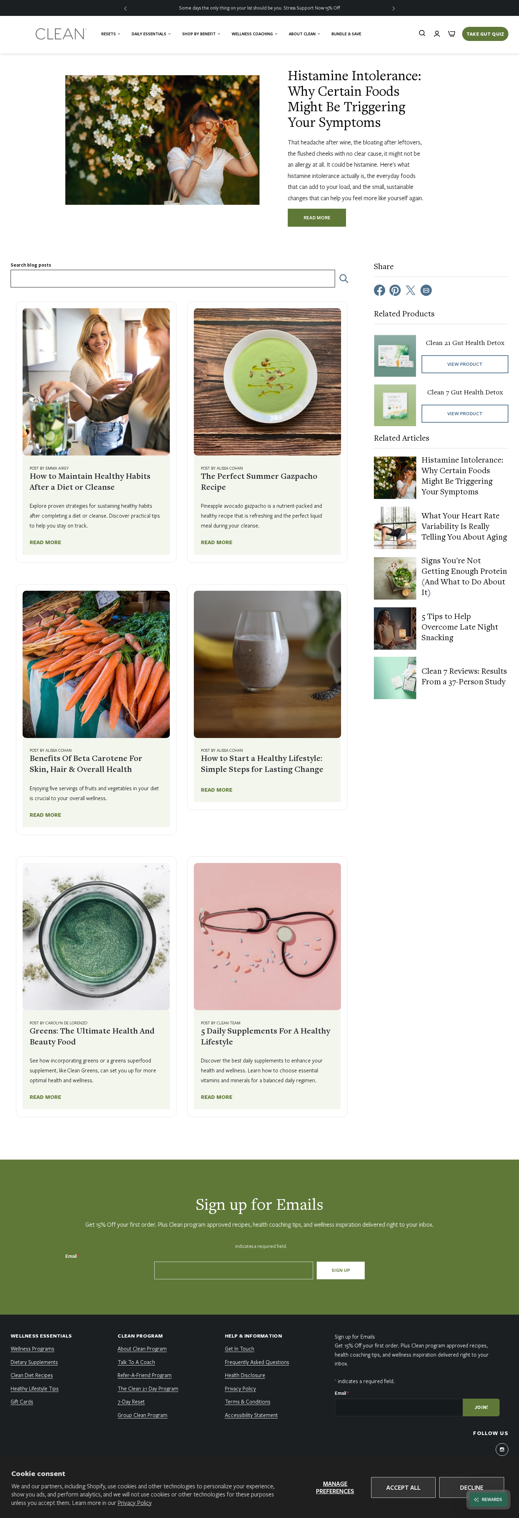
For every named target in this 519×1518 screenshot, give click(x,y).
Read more (45, 542)
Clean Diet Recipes (32, 1375)
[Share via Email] (426, 289)
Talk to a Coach (136, 1361)
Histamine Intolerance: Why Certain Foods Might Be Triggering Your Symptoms (462, 477)
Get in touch (239, 1348)
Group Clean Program (142, 1414)
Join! (482, 1407)
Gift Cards (22, 1401)
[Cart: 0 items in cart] (451, 34)
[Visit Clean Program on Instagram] (502, 1449)
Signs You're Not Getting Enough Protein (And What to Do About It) (464, 577)
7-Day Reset (131, 1401)
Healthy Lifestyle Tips (35, 1388)
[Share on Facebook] (379, 289)
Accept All (403, 1487)
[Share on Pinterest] (395, 289)
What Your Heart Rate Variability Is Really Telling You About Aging (464, 527)
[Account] (436, 34)
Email (72, 1256)
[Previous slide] (125, 8)
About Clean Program (142, 1348)
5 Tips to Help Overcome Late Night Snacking (460, 628)
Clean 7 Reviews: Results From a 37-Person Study (464, 677)
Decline (471, 1487)
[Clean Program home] (62, 34)
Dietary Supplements (34, 1361)
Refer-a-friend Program (145, 1375)
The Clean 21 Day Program (148, 1388)
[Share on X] (410, 289)
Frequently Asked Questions (257, 1361)
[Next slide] (393, 8)
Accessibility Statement (251, 1414)
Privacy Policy (135, 1503)
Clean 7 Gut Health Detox (465, 392)
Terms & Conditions (247, 1401)
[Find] (422, 33)
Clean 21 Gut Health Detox (465, 343)
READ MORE (317, 217)
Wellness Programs (32, 1348)
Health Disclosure (245, 1375)
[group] (259, 8)
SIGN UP (341, 1270)
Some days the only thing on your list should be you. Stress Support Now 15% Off (259, 8)
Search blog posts (31, 265)
